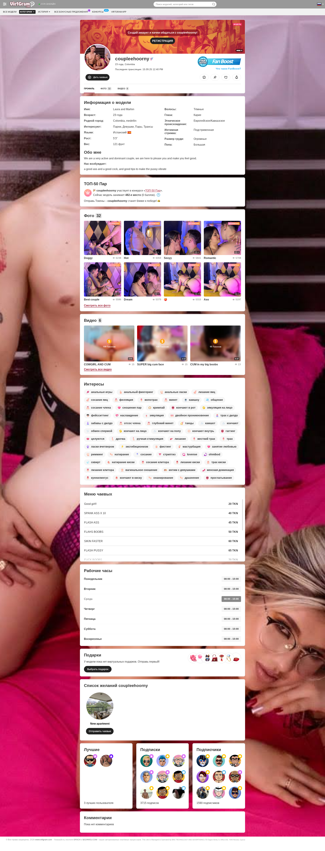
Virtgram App (118, 12)
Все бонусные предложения (71, 12)
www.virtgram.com (43, 839)
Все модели (10, 12)
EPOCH (77, 840)
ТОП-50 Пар (152, 190)
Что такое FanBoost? (228, 68)
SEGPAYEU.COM (89, 840)
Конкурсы (98, 12)
